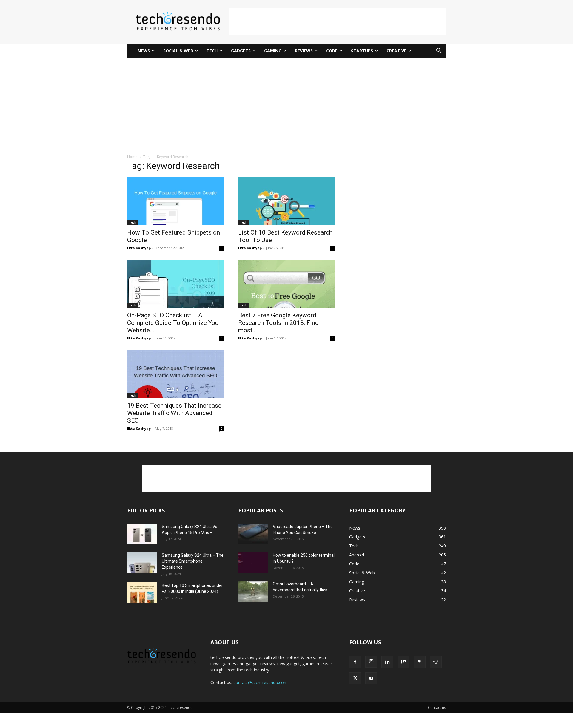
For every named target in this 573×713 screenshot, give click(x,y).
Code (332, 50)
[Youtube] (371, 678)
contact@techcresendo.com (260, 682)
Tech (212, 50)
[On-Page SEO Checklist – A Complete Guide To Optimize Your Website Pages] (175, 284)
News (144, 50)
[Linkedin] (387, 662)
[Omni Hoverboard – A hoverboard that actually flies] (253, 591)
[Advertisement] (337, 21)
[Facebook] (355, 662)
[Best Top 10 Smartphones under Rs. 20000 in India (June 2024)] (142, 592)
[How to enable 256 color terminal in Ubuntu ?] (253, 562)
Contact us (437, 707)
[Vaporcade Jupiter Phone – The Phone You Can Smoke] (253, 534)
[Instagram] (371, 662)
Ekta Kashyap (139, 248)
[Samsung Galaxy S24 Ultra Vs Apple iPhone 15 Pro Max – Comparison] (142, 534)
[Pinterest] (420, 662)
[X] (355, 678)
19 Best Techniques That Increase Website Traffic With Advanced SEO (174, 413)
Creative (396, 50)
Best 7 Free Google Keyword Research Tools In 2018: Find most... (278, 323)
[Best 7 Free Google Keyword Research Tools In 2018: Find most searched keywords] (286, 284)
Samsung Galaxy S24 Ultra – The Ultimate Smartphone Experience (193, 561)
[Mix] (403, 662)
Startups (362, 50)
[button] (439, 51)
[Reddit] (436, 662)
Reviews (304, 50)
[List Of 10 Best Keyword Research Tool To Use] (286, 201)
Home (132, 156)
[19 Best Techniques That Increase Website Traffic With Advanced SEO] (175, 374)
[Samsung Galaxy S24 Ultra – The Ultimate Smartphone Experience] (142, 562)
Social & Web (178, 50)
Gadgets (241, 50)
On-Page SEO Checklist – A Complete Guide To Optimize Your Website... (174, 323)
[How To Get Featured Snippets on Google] (175, 201)
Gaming (272, 50)
